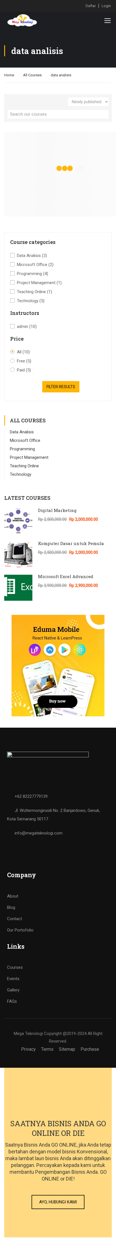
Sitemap (67, 1049)
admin (27, 326)
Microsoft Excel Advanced (65, 576)
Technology (30, 300)
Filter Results (60, 386)
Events (13, 978)
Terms (47, 1049)
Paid (24, 370)
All (23, 351)
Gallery (13, 990)
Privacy (28, 1049)
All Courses (32, 75)
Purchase (90, 1049)
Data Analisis (32, 255)
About (12, 896)
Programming (32, 273)
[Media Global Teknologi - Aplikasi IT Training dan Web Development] (22, 20)
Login (106, 6)
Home (9, 75)
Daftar (91, 6)
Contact (14, 918)
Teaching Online (34, 291)
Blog (11, 907)
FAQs (12, 1001)
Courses (15, 967)
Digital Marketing (57, 510)
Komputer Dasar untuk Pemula (71, 543)
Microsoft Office (35, 264)
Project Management (39, 282)
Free (24, 361)
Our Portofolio (20, 930)
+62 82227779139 (31, 796)
